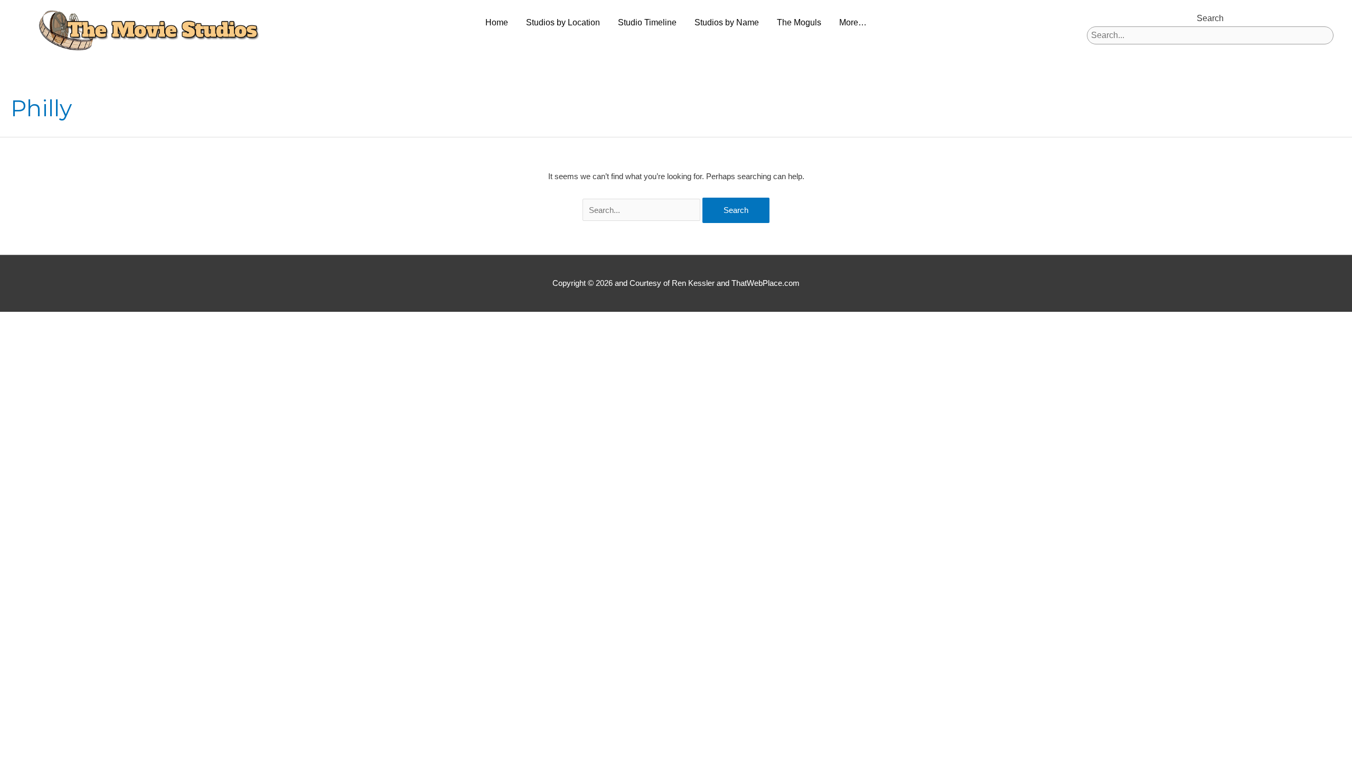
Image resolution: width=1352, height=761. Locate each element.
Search (1210, 18)
